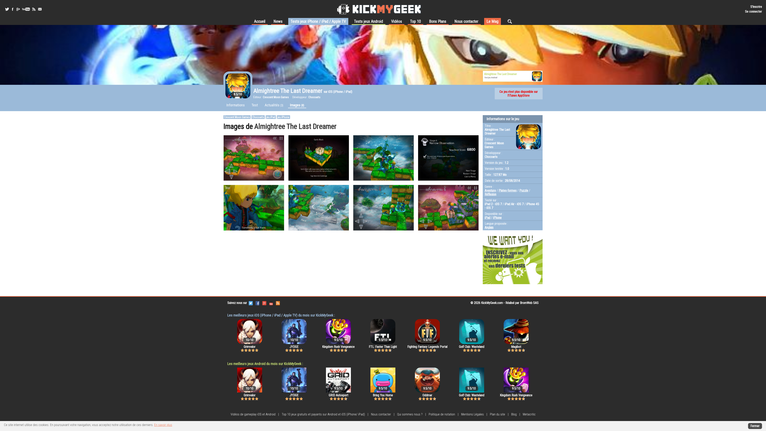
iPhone (497, 217)
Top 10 (415, 21)
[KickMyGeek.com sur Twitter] (250, 303)
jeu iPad (270, 117)
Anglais (489, 227)
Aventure (490, 190)
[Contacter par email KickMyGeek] (40, 9)
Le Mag (492, 21)
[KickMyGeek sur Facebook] (12, 9)
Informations (235, 105)
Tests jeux (318, 21)
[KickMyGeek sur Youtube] (26, 9)
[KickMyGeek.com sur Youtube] (271, 303)
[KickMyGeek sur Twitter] (7, 9)
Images (297, 105)
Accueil (259, 21)
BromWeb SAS (529, 303)
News (277, 21)
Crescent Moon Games (237, 117)
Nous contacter (466, 21)
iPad (487, 217)
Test (255, 105)
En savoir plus (163, 425)
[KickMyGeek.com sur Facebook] (257, 303)
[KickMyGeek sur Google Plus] (18, 9)
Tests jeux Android (368, 21)
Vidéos (396, 21)
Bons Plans (437, 21)
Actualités (274, 105)
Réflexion (490, 194)
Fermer (755, 426)
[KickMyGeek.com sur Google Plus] (264, 303)
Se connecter (753, 11)
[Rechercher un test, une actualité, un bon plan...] (510, 21)
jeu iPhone (283, 117)
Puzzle (523, 190)
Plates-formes (508, 190)
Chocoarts (258, 117)
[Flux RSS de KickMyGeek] (34, 9)
